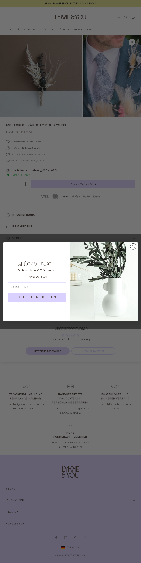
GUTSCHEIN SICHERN (37, 297)
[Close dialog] (133, 246)
